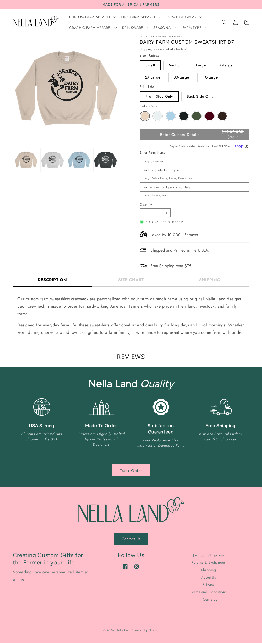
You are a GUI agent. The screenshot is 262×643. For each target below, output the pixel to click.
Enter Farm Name (153, 152)
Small (150, 65)
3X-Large (181, 77)
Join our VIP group (208, 555)
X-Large (226, 65)
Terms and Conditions (208, 591)
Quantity (146, 204)
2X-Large (152, 77)
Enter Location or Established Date (165, 187)
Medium (176, 65)
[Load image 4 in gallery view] (105, 160)
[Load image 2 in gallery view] (52, 160)
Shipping (146, 49)
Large (201, 65)
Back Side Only (200, 96)
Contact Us (131, 539)
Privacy (209, 584)
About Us (208, 577)
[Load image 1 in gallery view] (26, 160)
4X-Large (210, 77)
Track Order (131, 470)
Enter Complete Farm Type (160, 170)
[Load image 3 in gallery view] (79, 160)
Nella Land (123, 630)
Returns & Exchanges (208, 562)
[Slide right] (113, 164)
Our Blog (210, 599)
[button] (92, 17)
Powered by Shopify (145, 630)
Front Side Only (159, 96)
